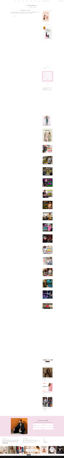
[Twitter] (59, 0)
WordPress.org (45, 442)
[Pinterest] (60, 0)
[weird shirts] (47, 186)
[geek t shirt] (47, 287)
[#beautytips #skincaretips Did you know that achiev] (49, 359)
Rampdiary (32, 5)
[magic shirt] (47, 298)
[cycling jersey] (47, 197)
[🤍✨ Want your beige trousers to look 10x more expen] (44, 359)
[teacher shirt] (47, 253)
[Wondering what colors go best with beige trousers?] (46, 359)
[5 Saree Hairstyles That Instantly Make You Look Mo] (48, 359)
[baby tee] (47, 231)
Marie (23, 442)
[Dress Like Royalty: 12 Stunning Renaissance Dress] (60, 450)
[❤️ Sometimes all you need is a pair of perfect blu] (45, 359)
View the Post (45, 410)
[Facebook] (58, 0)
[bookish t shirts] (47, 175)
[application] (47, 306)
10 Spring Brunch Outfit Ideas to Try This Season (31, 442)
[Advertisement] (47, 54)
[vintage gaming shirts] (47, 242)
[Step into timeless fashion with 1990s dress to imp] (50, 359)
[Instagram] (61, 0)
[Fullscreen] (51, 308)
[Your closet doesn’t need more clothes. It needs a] (43, 359)
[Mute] (50, 308)
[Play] (43, 308)
